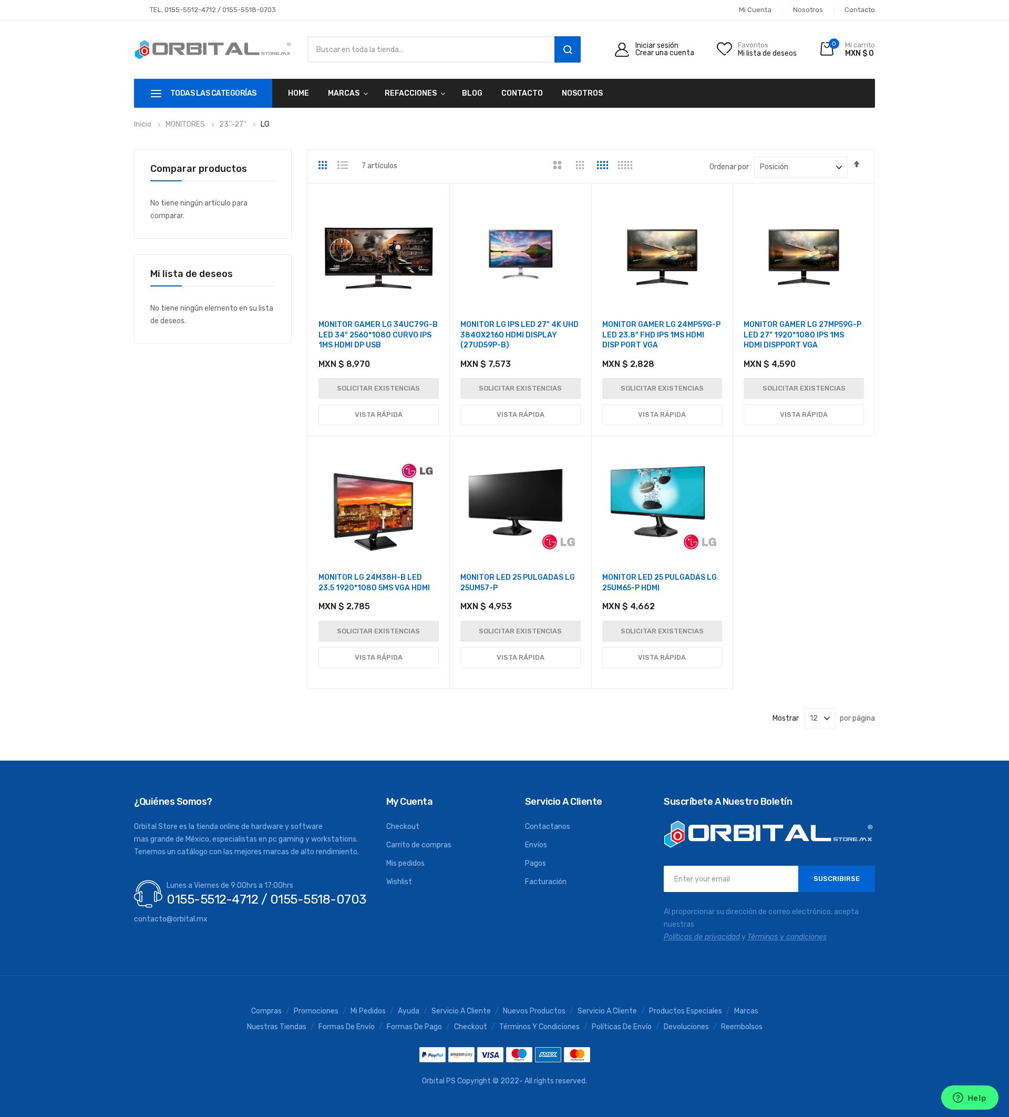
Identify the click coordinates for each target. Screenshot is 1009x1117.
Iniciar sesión (656, 45)
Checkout (402, 826)
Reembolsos (742, 1027)
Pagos (535, 863)
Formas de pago (414, 1027)
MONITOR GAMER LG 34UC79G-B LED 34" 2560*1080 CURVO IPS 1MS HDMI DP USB (378, 335)
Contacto (860, 9)
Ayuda (408, 1011)
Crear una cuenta (664, 53)
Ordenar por (729, 166)
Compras (266, 1011)
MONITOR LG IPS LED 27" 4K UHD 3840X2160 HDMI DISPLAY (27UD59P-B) (519, 335)
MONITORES (186, 124)
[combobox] (428, 49)
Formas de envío (346, 1027)
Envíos (536, 845)
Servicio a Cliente (461, 1011)
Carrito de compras (418, 845)
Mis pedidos (405, 863)
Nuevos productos (534, 1011)
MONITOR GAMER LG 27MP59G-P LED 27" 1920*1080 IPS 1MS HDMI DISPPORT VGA (802, 335)
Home (298, 93)
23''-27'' (233, 124)
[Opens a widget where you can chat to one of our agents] (969, 1098)
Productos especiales (685, 1011)
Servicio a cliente (607, 1011)
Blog (472, 93)
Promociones (316, 1011)
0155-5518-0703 (249, 10)
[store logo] (213, 49)
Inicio (143, 124)
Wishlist (399, 881)
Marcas (746, 1011)
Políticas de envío (622, 1027)
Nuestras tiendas (276, 1027)
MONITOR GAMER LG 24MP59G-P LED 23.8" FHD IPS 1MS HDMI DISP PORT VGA (661, 335)
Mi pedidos (368, 1011)
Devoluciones (686, 1027)
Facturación (546, 881)
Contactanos (547, 826)
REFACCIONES (411, 93)
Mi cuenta (755, 9)
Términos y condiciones (539, 1027)
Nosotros (808, 9)
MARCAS (343, 93)
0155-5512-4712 (190, 10)
